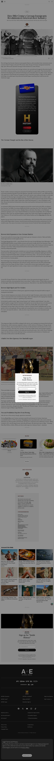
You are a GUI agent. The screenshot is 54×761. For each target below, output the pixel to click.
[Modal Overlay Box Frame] (27, 380)
